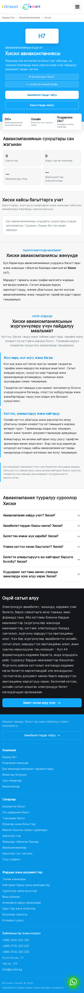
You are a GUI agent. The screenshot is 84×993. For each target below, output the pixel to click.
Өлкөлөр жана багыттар (19, 824)
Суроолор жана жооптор (19, 890)
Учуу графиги (11, 859)
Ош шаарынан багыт (16, 812)
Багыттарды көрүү (42, 105)
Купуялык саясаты (14, 914)
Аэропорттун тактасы (17, 853)
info (12, 969)
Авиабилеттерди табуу (42, 94)
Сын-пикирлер (12, 780)
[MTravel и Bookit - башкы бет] (21, 6)
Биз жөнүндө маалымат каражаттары (27, 768)
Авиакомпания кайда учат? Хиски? (29, 515)
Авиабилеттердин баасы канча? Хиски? (33, 526)
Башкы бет (8, 17)
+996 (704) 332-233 (15, 951)
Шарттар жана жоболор (19, 908)
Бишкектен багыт (14, 806)
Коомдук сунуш (12, 920)
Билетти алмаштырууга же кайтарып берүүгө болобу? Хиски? (38, 559)
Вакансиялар (11, 786)
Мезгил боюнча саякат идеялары (24, 830)
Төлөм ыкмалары (14, 879)
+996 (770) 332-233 (15, 946)
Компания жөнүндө (15, 762)
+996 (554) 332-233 (15, 940)
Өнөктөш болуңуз (14, 774)
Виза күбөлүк (11, 896)
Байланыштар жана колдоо (21, 933)
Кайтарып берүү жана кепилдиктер (26, 885)
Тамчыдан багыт (13, 818)
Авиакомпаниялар (29, 17)
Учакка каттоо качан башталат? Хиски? (33, 547)
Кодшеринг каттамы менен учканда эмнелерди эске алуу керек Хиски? (30, 574)
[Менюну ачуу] (77, 6)
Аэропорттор (11, 835)
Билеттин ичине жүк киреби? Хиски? (30, 536)
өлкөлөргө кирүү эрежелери (21, 902)
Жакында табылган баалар (20, 841)
